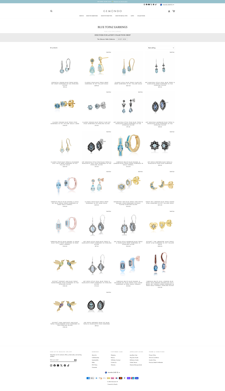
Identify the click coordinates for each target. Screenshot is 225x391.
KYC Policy (94, 365)
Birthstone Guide (134, 360)
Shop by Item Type (106, 16)
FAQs (93, 362)
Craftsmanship (95, 357)
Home (106, 31)
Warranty (113, 365)
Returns (113, 357)
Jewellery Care (133, 355)
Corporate (94, 367)
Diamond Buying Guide (136, 365)
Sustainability (95, 360)
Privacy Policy (152, 355)
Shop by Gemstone (92, 16)
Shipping (113, 355)
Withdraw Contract (115, 360)
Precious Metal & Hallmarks (156, 362)
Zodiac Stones (133, 362)
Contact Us (113, 362)
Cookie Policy (152, 360)
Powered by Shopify (112, 384)
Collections (141, 16)
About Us (94, 355)
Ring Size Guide (134, 357)
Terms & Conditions (154, 357)
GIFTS (132, 16)
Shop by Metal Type (121, 16)
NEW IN (81, 16)
